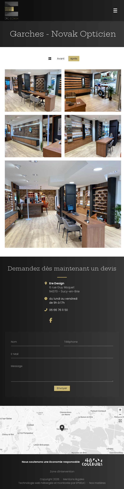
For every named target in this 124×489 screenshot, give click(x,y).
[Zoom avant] (120, 409)
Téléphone (71, 342)
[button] (62, 427)
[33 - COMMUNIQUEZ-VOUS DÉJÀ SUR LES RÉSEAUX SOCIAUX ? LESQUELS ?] (50, 320)
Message (16, 366)
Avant (60, 58)
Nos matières (97, 483)
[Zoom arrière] (120, 414)
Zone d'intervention (62, 471)
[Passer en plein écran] (120, 420)
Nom (14, 342)
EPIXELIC (80, 483)
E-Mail (14, 354)
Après (73, 58)
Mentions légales (73, 479)
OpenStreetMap (116, 452)
